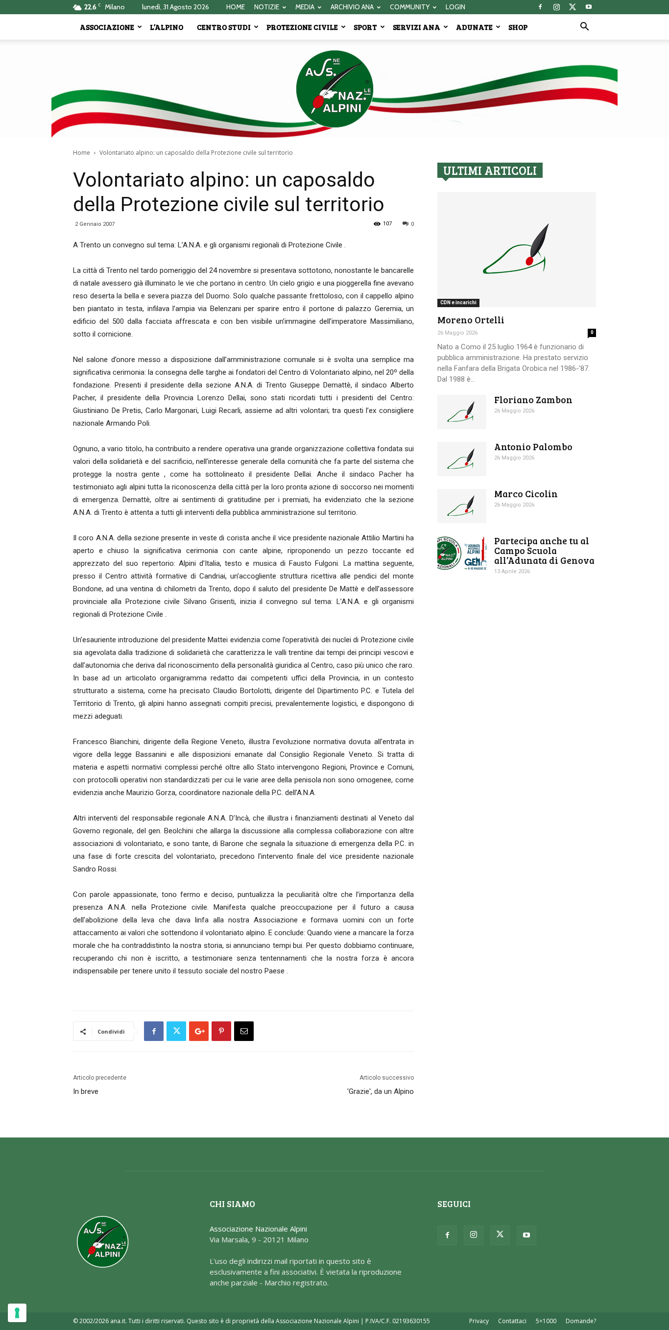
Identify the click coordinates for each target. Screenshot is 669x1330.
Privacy (479, 1321)
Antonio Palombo (533, 446)
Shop (517, 27)
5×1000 (546, 1321)
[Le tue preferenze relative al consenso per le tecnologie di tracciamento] (17, 1313)
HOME (235, 6)
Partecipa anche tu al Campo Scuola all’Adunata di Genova (544, 550)
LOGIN (455, 6)
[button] (584, 27)
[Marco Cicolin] (461, 506)
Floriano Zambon (533, 399)
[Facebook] (540, 7)
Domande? (581, 1321)
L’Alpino (166, 27)
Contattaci (512, 1321)
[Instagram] (556, 7)
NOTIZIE (266, 6)
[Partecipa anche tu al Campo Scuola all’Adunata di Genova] (461, 553)
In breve (85, 1091)
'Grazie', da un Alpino (380, 1091)
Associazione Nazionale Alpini (258, 1228)
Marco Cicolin (526, 493)
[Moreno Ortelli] (516, 249)
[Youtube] (588, 7)
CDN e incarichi (458, 302)
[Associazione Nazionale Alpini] (334, 89)
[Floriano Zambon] (461, 412)
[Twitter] (572, 7)
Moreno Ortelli (470, 320)
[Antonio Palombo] (461, 459)
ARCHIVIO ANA (352, 6)
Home (81, 152)
